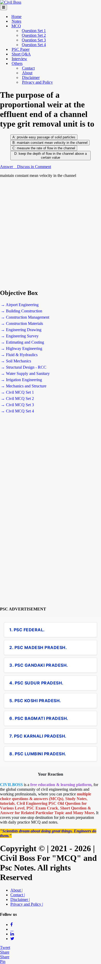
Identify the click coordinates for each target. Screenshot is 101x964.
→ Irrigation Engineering (21, 380)
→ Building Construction (21, 311)
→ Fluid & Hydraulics (19, 355)
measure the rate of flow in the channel (45, 148)
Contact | (17, 895)
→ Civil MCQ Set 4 (17, 411)
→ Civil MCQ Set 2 (17, 398)
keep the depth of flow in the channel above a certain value (53, 155)
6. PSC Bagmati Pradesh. (38, 718)
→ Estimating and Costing (22, 342)
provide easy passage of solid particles (46, 137)
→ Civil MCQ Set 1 (17, 392)
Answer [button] (7, 166)
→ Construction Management (25, 317)
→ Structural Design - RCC (23, 367)
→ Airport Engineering (20, 304)
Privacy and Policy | (26, 904)
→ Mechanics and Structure (23, 386)
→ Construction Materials (22, 323)
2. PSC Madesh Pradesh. (38, 647)
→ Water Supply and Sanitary (25, 373)
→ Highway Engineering (21, 348)
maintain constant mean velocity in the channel (52, 143)
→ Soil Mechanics (16, 361)
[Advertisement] (50, 233)
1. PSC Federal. (27, 629)
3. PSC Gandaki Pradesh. (38, 665)
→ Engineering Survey (20, 336)
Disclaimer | (20, 899)
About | (16, 890)
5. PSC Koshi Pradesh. (35, 700)
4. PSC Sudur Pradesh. (36, 682)
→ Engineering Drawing (21, 329)
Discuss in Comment (34, 166)
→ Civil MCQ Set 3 (17, 405)
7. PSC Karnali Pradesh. (38, 736)
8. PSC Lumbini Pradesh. (37, 753)
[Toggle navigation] (3, 7)
